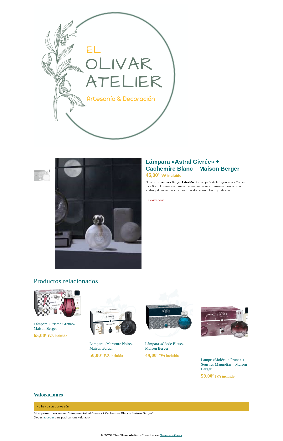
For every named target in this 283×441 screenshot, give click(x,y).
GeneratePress (171, 435)
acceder (48, 417)
